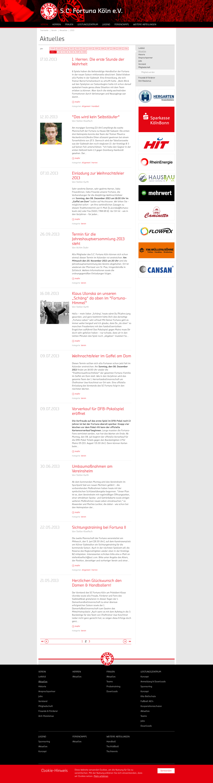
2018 (102, 48)
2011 (65, 52)
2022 (78, 48)
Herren (95, 163)
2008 (84, 52)
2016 (114, 48)
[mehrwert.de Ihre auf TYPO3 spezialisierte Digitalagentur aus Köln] (156, 193)
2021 (84, 48)
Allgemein (86, 106)
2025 (59, 48)
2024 (65, 48)
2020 (90, 48)
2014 (126, 48)
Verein (83, 224)
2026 (52, 48)
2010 (71, 52)
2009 (77, 52)
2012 (60, 52)
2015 (120, 48)
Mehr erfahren (101, 776)
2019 (96, 48)
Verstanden (166, 771)
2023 (71, 48)
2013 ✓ (53, 52)
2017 (108, 48)
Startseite (44, 30)
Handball (95, 106)
